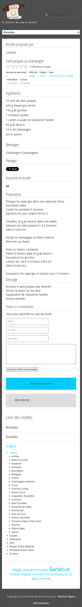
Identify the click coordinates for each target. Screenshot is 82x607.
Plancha (59, 574)
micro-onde (45, 578)
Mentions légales (66, 596)
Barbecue (59, 569)
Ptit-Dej (68, 574)
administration (41, 603)
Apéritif (28, 570)
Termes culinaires (41, 383)
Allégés (17, 570)
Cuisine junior (38, 574)
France (43, 76)
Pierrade (50, 574)
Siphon (35, 578)
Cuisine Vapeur (20, 574)
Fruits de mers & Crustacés (61, 76)
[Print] (7, 185)
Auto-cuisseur (41, 570)
